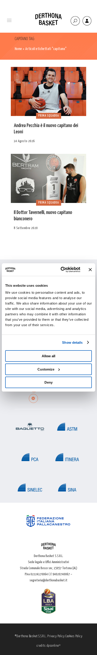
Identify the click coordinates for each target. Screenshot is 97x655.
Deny (48, 382)
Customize (45, 369)
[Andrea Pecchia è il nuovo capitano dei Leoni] (48, 91)
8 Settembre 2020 (26, 228)
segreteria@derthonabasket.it (48, 580)
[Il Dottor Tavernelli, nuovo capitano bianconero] (48, 178)
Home (18, 49)
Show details (72, 342)
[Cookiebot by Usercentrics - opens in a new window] (61, 270)
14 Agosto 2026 (24, 141)
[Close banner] (90, 269)
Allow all (48, 356)
